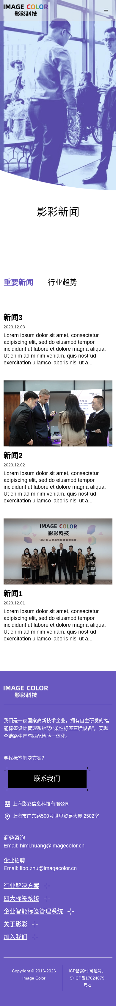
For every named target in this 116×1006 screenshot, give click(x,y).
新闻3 (13, 317)
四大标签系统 (21, 898)
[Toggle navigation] (106, 10)
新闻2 (13, 455)
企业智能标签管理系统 (33, 911)
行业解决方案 (21, 886)
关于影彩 (15, 924)
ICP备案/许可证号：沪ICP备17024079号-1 (87, 978)
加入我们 (15, 937)
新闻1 (13, 593)
